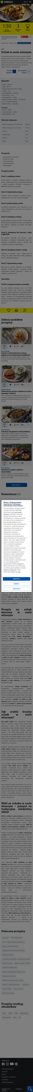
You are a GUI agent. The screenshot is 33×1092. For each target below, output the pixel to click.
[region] (16, 546)
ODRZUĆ (16, 584)
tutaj (19, 572)
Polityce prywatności (10, 570)
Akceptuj (16, 579)
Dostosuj (16, 589)
